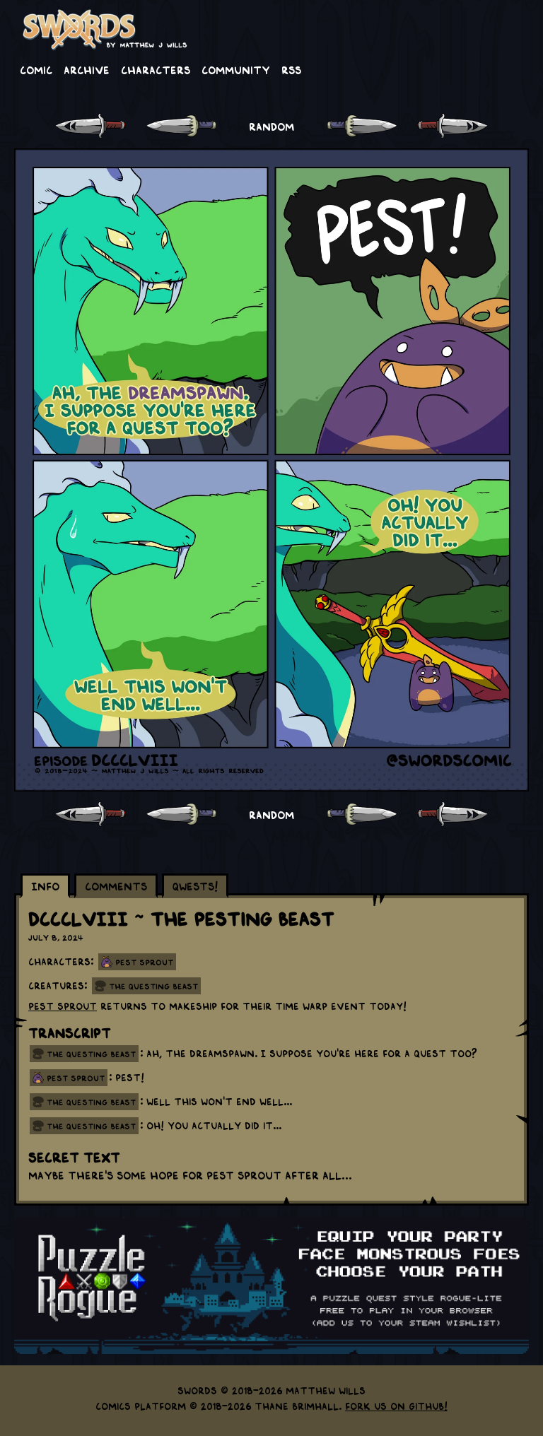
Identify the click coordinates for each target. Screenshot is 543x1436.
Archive (87, 69)
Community (236, 69)
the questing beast (91, 1053)
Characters (155, 69)
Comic (36, 69)
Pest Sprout (144, 962)
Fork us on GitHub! (396, 1406)
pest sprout (76, 1077)
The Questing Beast (153, 986)
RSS (291, 69)
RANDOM (271, 125)
